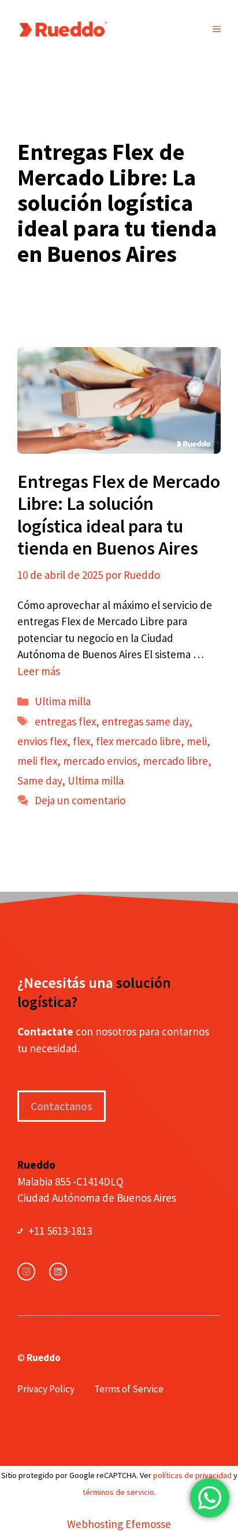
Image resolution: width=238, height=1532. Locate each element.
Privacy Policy (46, 1389)
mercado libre (175, 761)
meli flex (37, 761)
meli (197, 741)
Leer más (38, 671)
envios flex (42, 741)
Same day (39, 780)
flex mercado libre (138, 741)
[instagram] (26, 1272)
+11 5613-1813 (60, 1231)
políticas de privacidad (192, 1475)
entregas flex (65, 721)
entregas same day (145, 721)
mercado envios (100, 761)
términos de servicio (118, 1492)
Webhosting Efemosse (119, 1524)
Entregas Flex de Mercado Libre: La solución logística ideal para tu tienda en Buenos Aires (118, 515)
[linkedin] (58, 1272)
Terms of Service (128, 1389)
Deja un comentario (80, 800)
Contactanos (61, 1106)
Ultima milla (63, 701)
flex (81, 741)
